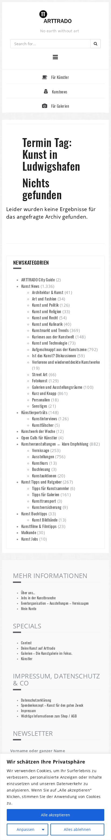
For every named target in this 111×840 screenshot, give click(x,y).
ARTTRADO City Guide (38, 279)
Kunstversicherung (46, 507)
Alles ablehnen (77, 829)
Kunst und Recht (45, 317)
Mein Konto (29, 608)
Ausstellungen (43, 456)
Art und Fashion (44, 299)
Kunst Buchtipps (34, 513)
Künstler (26, 658)
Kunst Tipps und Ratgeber (41, 482)
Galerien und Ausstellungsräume (57, 387)
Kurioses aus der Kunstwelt (53, 337)
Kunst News (30, 286)
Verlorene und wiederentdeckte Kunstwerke (66, 362)
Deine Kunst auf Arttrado (38, 648)
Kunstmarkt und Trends (50, 330)
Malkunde (28, 532)
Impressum (28, 710)
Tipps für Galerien (46, 494)
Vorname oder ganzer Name (37, 750)
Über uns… (28, 592)
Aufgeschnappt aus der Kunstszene (59, 349)
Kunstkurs (40, 463)
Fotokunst (39, 380)
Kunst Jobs (29, 539)
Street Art (40, 374)
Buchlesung (41, 469)
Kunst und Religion (46, 311)
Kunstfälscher (43, 425)
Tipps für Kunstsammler (50, 488)
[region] (55, 797)
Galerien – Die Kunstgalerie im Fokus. (46, 653)
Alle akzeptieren (55, 814)
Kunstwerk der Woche (38, 431)
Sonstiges (39, 406)
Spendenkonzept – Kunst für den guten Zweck (52, 705)
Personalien (41, 399)
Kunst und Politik (45, 305)
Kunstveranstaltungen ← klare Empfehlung (55, 444)
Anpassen (25, 829)
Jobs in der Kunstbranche (38, 597)
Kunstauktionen (44, 475)
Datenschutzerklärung (36, 700)
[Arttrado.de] (55, 17)
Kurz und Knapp (44, 393)
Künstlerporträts (34, 412)
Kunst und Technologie (49, 343)
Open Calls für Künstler (39, 437)
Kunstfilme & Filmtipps (39, 526)
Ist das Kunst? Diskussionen (54, 355)
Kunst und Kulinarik (47, 324)
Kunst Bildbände (45, 520)
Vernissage (40, 450)
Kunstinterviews (44, 418)
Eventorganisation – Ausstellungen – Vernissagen (55, 603)
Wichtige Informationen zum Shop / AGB (49, 716)
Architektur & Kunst (47, 292)
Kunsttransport (44, 501)
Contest (26, 642)
